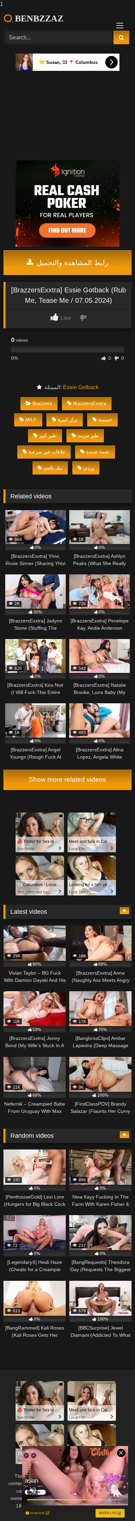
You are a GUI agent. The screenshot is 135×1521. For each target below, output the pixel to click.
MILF (31, 419)
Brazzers (42, 403)
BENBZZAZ (37, 18)
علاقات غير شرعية (46, 451)
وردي (88, 468)
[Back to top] (113, 1501)
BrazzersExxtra (89, 403)
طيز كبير (47, 435)
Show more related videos (67, 779)
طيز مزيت (88, 435)
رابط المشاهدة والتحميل (71, 262)
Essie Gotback (81, 387)
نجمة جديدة (97, 451)
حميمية (105, 419)
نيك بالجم (53, 468)
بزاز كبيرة (68, 419)
